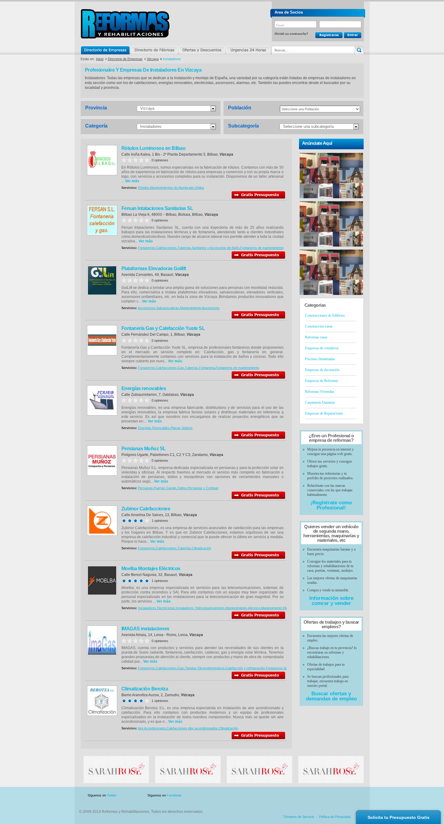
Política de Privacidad (334, 817)
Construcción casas (319, 326)
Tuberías (184, 248)
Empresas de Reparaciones (324, 413)
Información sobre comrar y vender (331, 600)
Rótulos (143, 187)
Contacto (332, 795)
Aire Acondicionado (152, 728)
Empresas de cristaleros (322, 348)
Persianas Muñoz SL (143, 448)
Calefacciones (166, 248)
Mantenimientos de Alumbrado (172, 187)
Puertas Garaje (165, 488)
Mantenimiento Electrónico (280, 608)
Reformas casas (316, 337)
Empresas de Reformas (321, 381)
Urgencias (247, 50)
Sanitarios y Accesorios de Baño (215, 248)
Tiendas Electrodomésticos (205, 668)
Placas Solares (182, 428)
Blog (355, 795)
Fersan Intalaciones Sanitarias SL (157, 208)
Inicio (100, 59)
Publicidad (304, 795)
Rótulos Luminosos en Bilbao (153, 148)
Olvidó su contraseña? (291, 33)
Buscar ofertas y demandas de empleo (331, 696)
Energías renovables (143, 388)
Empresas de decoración (322, 370)
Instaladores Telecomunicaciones (200, 608)
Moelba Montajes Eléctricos (150, 568)
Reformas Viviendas (319, 391)
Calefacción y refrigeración (245, 668)
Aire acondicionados (203, 728)
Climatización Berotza (144, 688)
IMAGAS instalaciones (145, 628)
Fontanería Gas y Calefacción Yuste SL (163, 328)
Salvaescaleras (167, 308)
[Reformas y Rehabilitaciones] (116, 782)
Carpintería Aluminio (320, 402)
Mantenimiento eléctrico (243, 608)
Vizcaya (153, 59)
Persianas (145, 488)
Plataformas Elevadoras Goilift (153, 268)
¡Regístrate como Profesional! (331, 505)
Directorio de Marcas (154, 50)
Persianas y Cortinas (203, 488)
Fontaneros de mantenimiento (262, 248)
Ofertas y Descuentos (201, 50)
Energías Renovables (154, 428)
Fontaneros (146, 248)
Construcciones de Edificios (325, 315)
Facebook (174, 795)
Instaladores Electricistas (156, 608)
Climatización (201, 548)
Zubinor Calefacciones (145, 508)
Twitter (112, 795)
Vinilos (199, 187)
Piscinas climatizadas (320, 359)
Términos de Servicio (298, 817)
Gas (181, 368)
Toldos (182, 488)
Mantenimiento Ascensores (200, 308)
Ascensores (147, 308)
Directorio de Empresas (105, 50)
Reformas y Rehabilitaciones (125, 24)
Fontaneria (207, 368)
